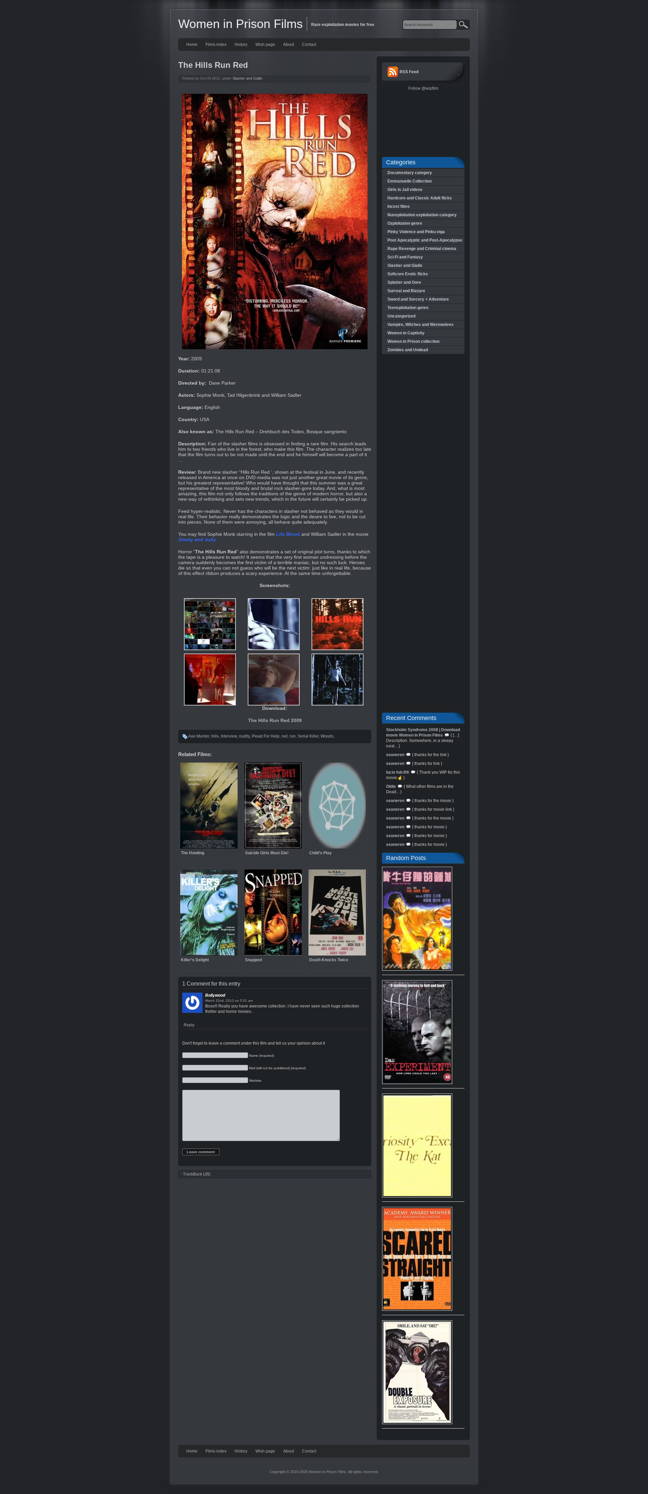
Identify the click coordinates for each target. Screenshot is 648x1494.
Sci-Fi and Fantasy (405, 257)
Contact (309, 44)
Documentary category (409, 172)
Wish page (265, 44)
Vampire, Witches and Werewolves (420, 324)
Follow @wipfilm (423, 88)
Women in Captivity (406, 333)
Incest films (398, 206)
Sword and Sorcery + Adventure (418, 299)
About (288, 44)
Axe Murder (198, 736)
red (284, 736)
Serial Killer (308, 736)
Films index (216, 44)
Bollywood (215, 995)
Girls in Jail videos (405, 189)
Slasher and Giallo (247, 78)
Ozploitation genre (404, 223)
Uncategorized (401, 316)
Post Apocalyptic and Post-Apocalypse (424, 240)
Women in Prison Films (240, 24)
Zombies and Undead (407, 350)
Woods (327, 736)
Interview (229, 736)
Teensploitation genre (408, 307)
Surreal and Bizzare (406, 290)
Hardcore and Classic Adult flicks (419, 198)
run (293, 736)
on (237, 1000)
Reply (189, 1025)
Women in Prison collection (413, 341)
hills (215, 736)
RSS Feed (409, 72)
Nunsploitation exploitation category (422, 215)
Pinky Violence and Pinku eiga (416, 231)
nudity (244, 736)
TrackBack (196, 1174)
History (241, 44)
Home (191, 44)
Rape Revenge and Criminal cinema (421, 248)
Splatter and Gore (404, 282)
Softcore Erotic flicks (407, 274)
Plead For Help (265, 736)
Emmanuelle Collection (409, 181)
